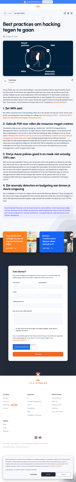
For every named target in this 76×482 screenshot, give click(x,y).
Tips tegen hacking (19, 13)
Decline (63, 474)
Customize (33, 474)
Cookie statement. (56, 466)
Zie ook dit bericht (60, 102)
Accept (48, 474)
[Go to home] (38, 382)
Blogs (10, 13)
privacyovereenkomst (20, 340)
